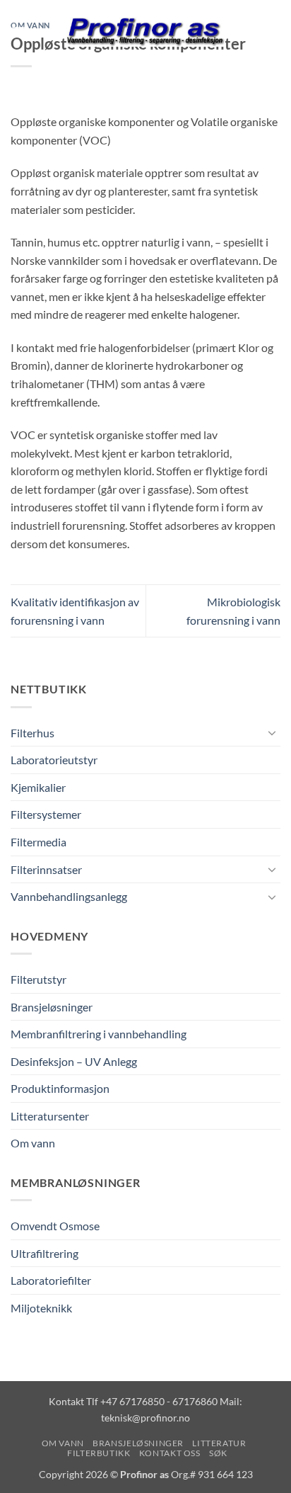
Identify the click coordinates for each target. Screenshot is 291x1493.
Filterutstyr (38, 979)
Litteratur (219, 1443)
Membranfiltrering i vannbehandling (98, 1033)
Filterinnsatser (46, 869)
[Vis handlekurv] (273, 31)
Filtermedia (38, 841)
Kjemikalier (38, 787)
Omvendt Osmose (55, 1225)
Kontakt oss (170, 1453)
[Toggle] (271, 732)
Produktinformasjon (60, 1088)
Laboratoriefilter (51, 1280)
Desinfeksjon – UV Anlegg (74, 1061)
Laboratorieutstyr (54, 759)
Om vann (33, 1142)
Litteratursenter (50, 1116)
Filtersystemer (46, 814)
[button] (19, 31)
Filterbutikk (98, 1453)
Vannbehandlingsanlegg (69, 896)
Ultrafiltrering (44, 1253)
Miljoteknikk (41, 1308)
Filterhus (32, 732)
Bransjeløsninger (52, 1007)
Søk (218, 1453)
